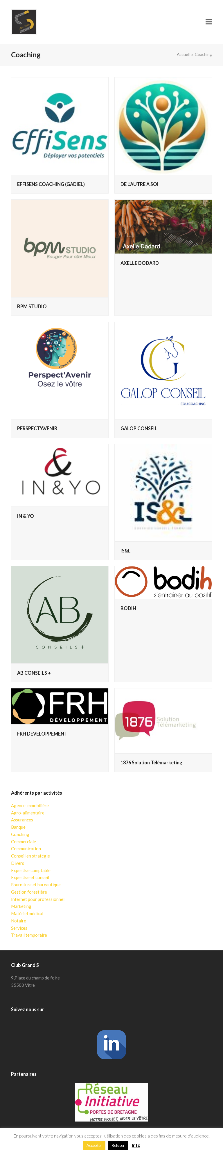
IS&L (126, 550)
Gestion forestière (29, 891)
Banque (18, 827)
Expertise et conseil (30, 877)
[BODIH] (163, 582)
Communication (26, 848)
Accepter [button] (94, 1145)
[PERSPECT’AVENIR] (60, 370)
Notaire (18, 920)
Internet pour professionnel (37, 899)
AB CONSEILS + (34, 673)
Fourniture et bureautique (36, 884)
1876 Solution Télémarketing (151, 762)
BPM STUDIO (32, 306)
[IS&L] (163, 493)
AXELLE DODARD (140, 263)
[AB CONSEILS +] (60, 615)
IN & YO (25, 516)
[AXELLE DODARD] (163, 226)
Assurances (22, 819)
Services (19, 928)
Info (136, 1145)
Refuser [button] (118, 1145)
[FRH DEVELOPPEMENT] (60, 706)
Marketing (21, 906)
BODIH (128, 608)
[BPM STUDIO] (60, 248)
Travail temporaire (29, 935)
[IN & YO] (60, 475)
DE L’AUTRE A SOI (140, 184)
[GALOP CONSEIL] (163, 370)
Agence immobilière (30, 805)
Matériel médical (27, 913)
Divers (17, 863)
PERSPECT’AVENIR (37, 428)
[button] (209, 21)
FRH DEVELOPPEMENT (42, 733)
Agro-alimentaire (27, 812)
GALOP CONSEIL (139, 428)
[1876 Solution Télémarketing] (163, 720)
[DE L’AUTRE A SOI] (163, 126)
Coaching (20, 834)
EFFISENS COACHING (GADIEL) (51, 184)
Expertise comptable (31, 870)
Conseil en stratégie (30, 855)
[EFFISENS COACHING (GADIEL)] (60, 126)
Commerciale (23, 841)
